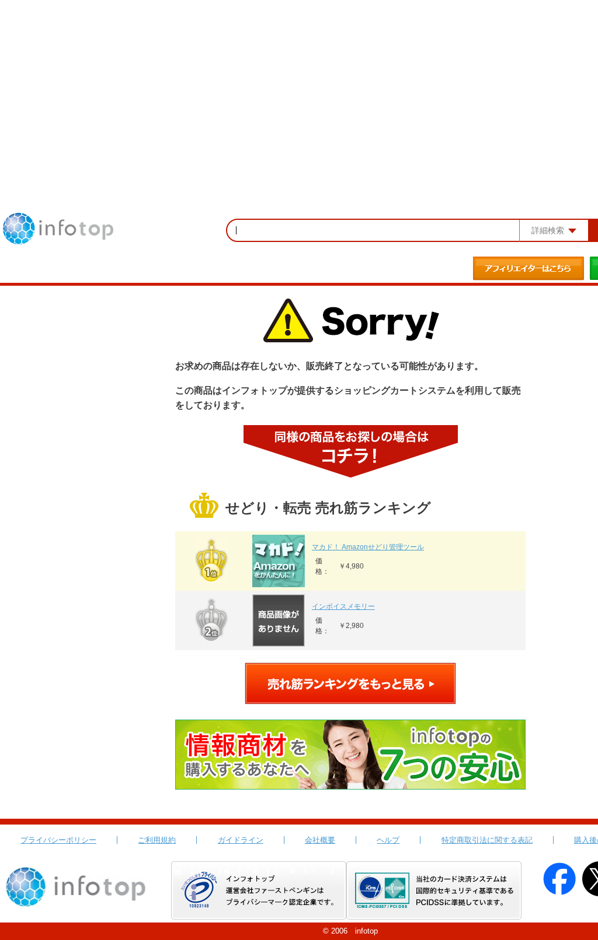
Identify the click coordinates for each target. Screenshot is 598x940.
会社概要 (320, 840)
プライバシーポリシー (58, 840)
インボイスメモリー (343, 606)
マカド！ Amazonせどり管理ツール (368, 547)
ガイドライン (240, 840)
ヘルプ (388, 840)
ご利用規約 (157, 840)
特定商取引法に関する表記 (487, 840)
